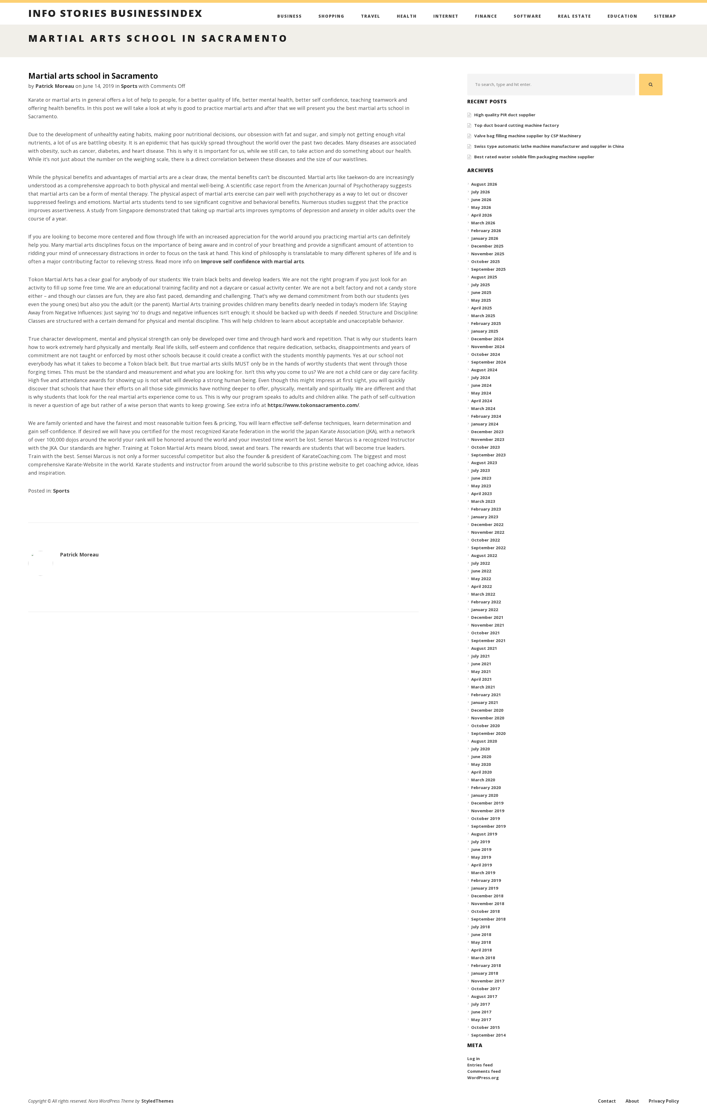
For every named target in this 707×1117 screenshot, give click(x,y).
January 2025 (484, 331)
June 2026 (481, 199)
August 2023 (484, 462)
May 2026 (481, 207)
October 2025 (485, 261)
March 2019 (483, 872)
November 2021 (487, 625)
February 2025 (486, 323)
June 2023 (481, 478)
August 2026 (484, 184)
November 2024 (487, 346)
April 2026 (481, 215)
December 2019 (487, 803)
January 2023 (484, 516)
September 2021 (488, 640)
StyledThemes (157, 1101)
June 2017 (481, 1012)
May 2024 (481, 393)
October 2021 (485, 632)
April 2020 (481, 772)
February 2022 (486, 602)
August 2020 (484, 741)
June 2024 (481, 385)
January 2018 (484, 973)
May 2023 (481, 485)
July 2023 (480, 470)
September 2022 (488, 547)
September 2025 (488, 269)
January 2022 (484, 609)
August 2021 (484, 648)
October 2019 (485, 818)
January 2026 (484, 238)
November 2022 (487, 532)
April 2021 (481, 679)
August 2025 (484, 277)
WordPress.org (483, 1077)
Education (622, 16)
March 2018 (483, 957)
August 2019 (484, 834)
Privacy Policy (664, 1101)
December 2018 (487, 895)
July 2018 (480, 926)
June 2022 (481, 571)
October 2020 (485, 725)
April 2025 (481, 308)
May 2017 (481, 1019)
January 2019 (484, 888)
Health (407, 16)
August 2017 (484, 996)
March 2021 (483, 687)
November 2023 (487, 439)
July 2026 (480, 192)
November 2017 (487, 981)
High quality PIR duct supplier (504, 114)
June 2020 (481, 756)
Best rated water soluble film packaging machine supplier (534, 156)
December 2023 (487, 431)
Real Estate (574, 16)
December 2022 (487, 524)
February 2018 (486, 965)
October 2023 (485, 447)
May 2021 (481, 671)
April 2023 (481, 493)
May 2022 (481, 578)
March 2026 (483, 222)
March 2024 (483, 408)
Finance (486, 16)
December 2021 (487, 617)
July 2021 (480, 656)
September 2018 (488, 919)
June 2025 (481, 292)
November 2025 (487, 253)
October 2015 (485, 1027)
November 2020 (487, 718)
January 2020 (484, 795)
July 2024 (480, 377)
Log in (473, 1058)
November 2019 (487, 810)
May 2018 (481, 942)
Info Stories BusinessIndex (115, 14)
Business (289, 16)
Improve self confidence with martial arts (252, 261)
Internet (445, 16)
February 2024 (486, 416)
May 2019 (481, 857)
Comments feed (484, 1071)
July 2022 (480, 563)
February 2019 (486, 880)
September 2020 (488, 733)
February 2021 (486, 694)
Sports (129, 86)
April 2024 (481, 400)
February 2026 (486, 230)
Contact (607, 1101)
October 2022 (485, 540)
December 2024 (487, 338)
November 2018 (487, 903)
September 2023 (488, 455)
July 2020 (480, 748)
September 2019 (488, 826)
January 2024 (484, 424)
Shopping (331, 16)
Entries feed (480, 1065)
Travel (370, 16)
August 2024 (484, 369)
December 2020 (487, 710)
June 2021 (481, 663)
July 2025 (480, 284)
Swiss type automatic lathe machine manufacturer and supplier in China (549, 146)
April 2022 (481, 586)
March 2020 (483, 779)
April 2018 (481, 950)
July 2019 (480, 841)
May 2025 (481, 300)
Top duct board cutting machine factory (516, 125)
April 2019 (481, 865)
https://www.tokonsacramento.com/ (313, 405)
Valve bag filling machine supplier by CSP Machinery (527, 135)
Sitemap (665, 16)
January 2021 (484, 702)
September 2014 (488, 1035)
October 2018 (485, 911)
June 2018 (481, 934)
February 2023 (486, 509)
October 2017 (485, 988)
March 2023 (483, 501)
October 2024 (485, 354)
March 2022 (483, 594)
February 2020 (486, 787)
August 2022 (484, 555)
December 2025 (487, 246)
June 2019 (481, 849)
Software (527, 16)
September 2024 (488, 362)
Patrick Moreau (54, 86)
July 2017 (480, 1004)
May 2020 (481, 764)
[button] (651, 84)
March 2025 (483, 315)
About (632, 1101)
